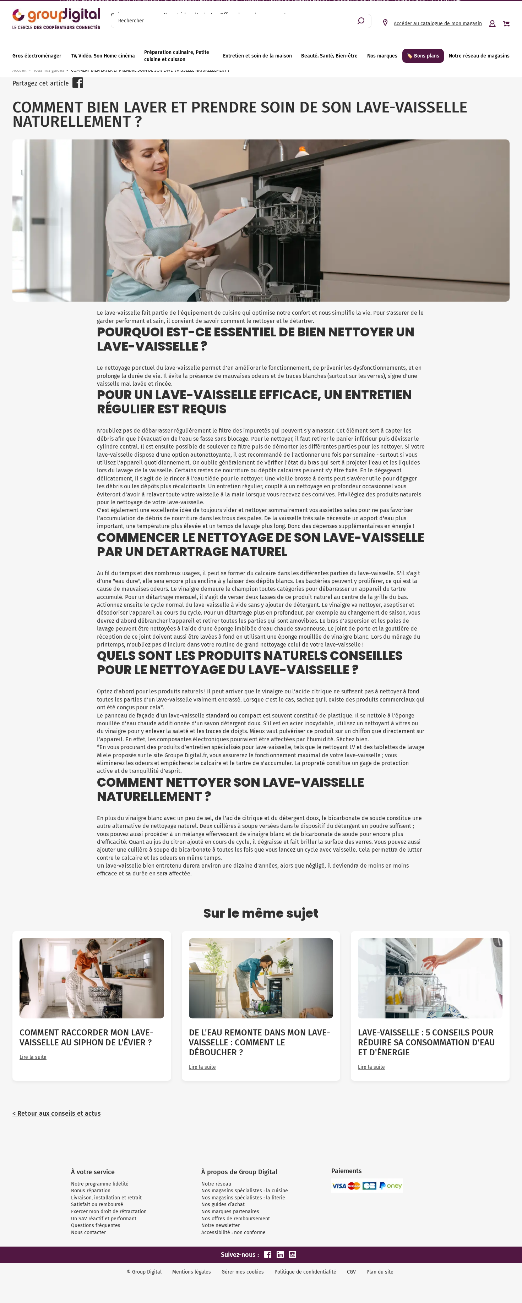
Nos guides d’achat (223, 1205)
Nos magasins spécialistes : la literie (243, 1198)
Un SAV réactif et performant (103, 1219)
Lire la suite (33, 1057)
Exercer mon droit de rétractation (109, 1212)
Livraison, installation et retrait (106, 1198)
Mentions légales (191, 1272)
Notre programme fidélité (100, 1184)
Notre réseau (216, 1184)
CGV (351, 1272)
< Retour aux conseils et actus (56, 1113)
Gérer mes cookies (243, 1272)
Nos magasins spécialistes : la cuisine (244, 1191)
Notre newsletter (220, 1225)
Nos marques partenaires (230, 1212)
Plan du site (379, 1272)
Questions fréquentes (95, 1225)
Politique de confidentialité (305, 1272)
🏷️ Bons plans (423, 56)
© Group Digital (144, 1272)
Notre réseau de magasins (479, 56)
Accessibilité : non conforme (233, 1233)
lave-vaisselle (182, 367)
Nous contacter (88, 1233)
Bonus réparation (90, 1191)
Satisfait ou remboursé (97, 1205)
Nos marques (382, 56)
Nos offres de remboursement (235, 1219)
